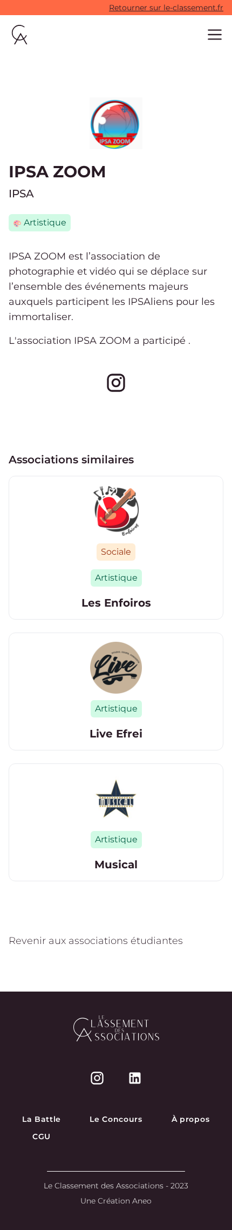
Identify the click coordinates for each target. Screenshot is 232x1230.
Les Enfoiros (116, 602)
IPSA (21, 193)
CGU (41, 1136)
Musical (116, 864)
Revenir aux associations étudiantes (96, 941)
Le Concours (116, 1119)
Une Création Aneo (116, 1201)
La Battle (41, 1119)
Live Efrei (116, 733)
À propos (191, 1119)
